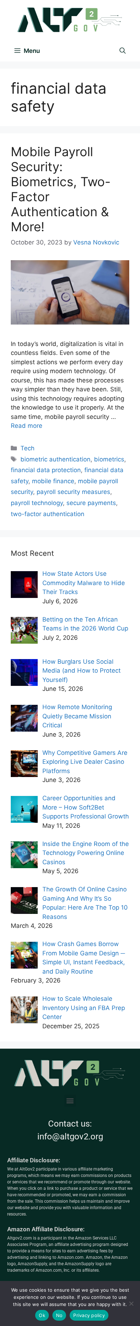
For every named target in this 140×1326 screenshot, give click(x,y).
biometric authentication (55, 459)
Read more (26, 425)
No (59, 1315)
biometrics (109, 459)
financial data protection (46, 470)
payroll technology (37, 502)
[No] (131, 1303)
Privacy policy (89, 1315)
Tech (27, 448)
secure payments (91, 502)
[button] (70, 1101)
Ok (42, 1315)
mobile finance (53, 481)
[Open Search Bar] (122, 50)
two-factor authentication (47, 514)
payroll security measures (73, 491)
